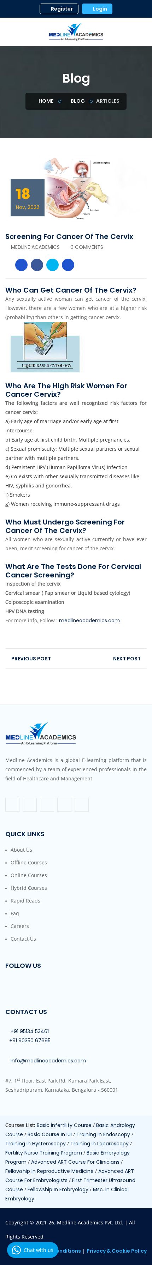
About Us (21, 849)
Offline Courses (29, 862)
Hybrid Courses (29, 888)
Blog (77, 100)
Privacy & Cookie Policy (117, 1250)
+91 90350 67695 (30, 1040)
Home (45, 100)
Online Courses (29, 875)
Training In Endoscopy (103, 1134)
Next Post (127, 658)
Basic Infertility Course (65, 1125)
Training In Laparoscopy (100, 1143)
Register (61, 8)
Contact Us (23, 938)
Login (99, 8)
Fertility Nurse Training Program (44, 1152)
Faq (15, 913)
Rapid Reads (25, 900)
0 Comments (86, 247)
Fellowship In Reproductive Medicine (50, 1171)
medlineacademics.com (89, 620)
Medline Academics (35, 247)
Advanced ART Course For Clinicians (76, 1161)
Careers (20, 926)
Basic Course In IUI (50, 1134)
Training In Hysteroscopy (36, 1143)
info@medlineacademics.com (48, 1060)
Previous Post (30, 658)
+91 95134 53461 (30, 1031)
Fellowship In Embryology (59, 1189)
